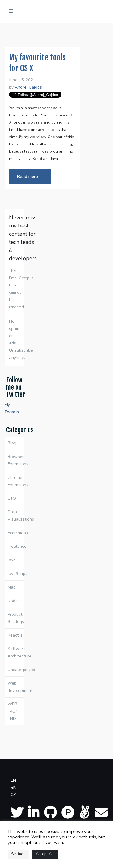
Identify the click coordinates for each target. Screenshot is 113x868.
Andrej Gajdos (28, 87)
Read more (34, 178)
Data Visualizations (16, 515)
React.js (15, 635)
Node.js (15, 601)
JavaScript (16, 573)
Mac (11, 587)
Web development (16, 686)
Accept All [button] (45, 854)
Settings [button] (18, 854)
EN (13, 780)
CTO (12, 498)
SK (13, 787)
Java (12, 560)
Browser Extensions (16, 460)
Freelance (16, 546)
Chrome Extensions (16, 481)
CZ (13, 795)
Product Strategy (16, 617)
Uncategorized (16, 670)
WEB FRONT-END (15, 711)
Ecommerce (16, 533)
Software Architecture (16, 652)
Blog (12, 443)
